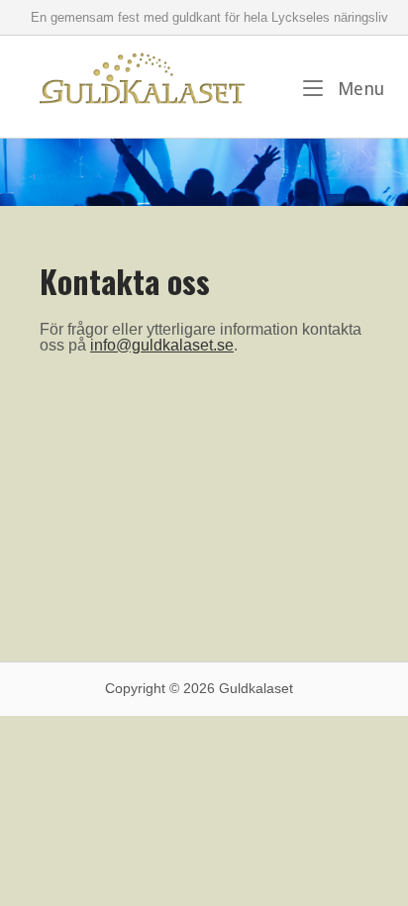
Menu (358, 88)
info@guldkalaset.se (162, 345)
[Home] (142, 96)
